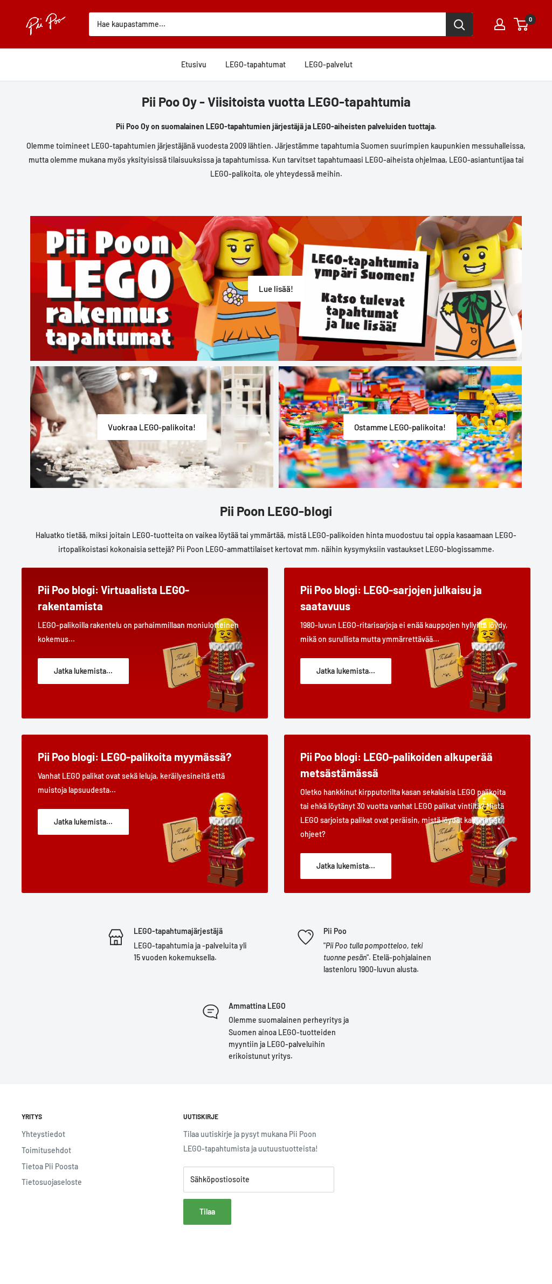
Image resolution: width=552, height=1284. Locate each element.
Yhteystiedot (43, 1134)
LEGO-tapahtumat (255, 64)
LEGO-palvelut (329, 64)
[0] (521, 24)
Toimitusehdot (46, 1150)
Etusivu (193, 64)
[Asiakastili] (499, 24)
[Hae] (459, 24)
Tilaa (207, 1211)
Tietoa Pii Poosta (50, 1166)
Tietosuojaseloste (52, 1182)
